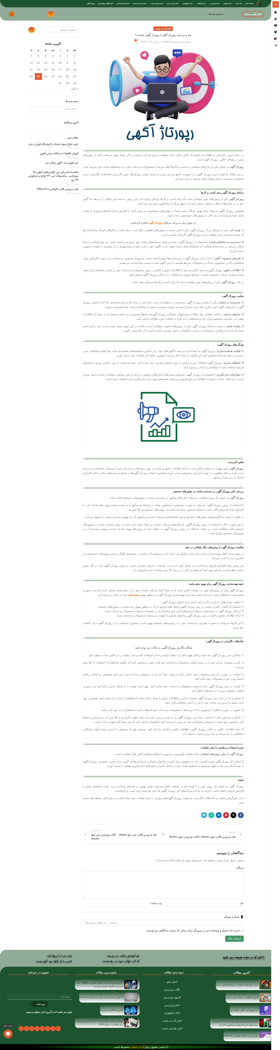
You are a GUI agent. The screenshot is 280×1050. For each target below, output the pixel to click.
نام (242, 903)
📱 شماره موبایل (234, 916)
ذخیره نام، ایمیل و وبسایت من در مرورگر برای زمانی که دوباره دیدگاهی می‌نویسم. (193, 930)
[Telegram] (31, 1028)
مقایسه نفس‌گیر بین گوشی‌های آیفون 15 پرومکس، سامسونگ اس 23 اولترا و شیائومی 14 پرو (53, 176)
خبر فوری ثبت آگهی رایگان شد (61, 163)
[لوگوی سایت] (259, 3)
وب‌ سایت (156, 903)
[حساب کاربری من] (11, 14)
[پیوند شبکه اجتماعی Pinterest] (226, 815)
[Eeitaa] (21, 1028)
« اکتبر (74, 88)
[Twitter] (53, 1028)
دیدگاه (239, 867)
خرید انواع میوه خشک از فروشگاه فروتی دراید (53, 144)
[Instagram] (42, 1028)
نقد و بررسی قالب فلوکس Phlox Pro (57, 189)
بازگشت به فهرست (163, 834)
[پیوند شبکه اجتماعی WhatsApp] (211, 815)
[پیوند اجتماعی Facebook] (241, 815)
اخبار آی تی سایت (163, 28)
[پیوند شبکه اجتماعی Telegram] (204, 815)
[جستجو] (50, 14)
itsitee (166, 41)
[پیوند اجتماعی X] (233, 815)
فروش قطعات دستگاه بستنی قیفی (59, 154)
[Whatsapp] (26, 1028)
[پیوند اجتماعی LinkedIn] (219, 815)
